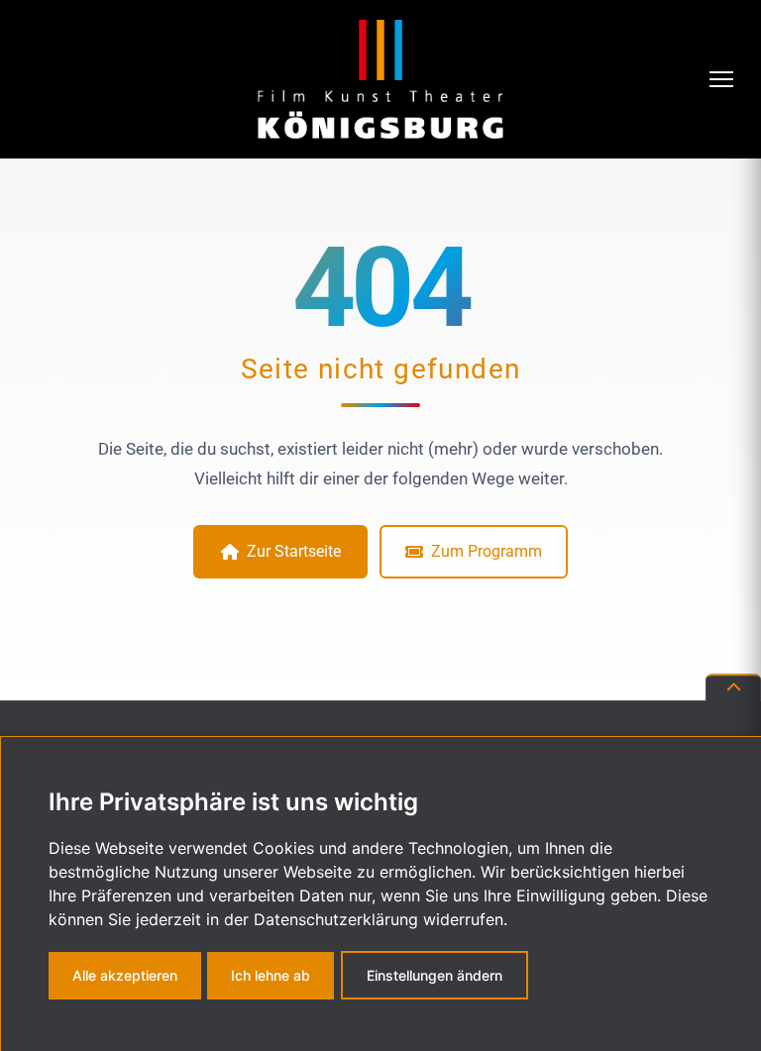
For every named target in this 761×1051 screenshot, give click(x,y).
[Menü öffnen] (723, 79)
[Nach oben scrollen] (733, 688)
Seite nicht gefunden (381, 369)
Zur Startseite (294, 551)
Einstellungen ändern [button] (434, 975)
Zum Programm (486, 551)
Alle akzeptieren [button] (124, 975)
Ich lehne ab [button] (270, 975)
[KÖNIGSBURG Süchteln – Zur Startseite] (380, 79)
